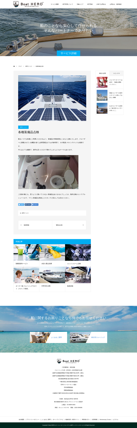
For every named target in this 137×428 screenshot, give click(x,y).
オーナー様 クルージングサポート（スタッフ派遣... (26, 287)
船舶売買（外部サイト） (73, 419)
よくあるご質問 (46, 419)
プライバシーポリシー (32, 419)
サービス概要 (55, 4)
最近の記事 (102, 73)
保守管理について (68, 4)
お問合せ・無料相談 (116, 4)
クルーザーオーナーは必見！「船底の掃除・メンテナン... (115, 82)
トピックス (116, 73)
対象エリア (80, 4)
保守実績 (90, 4)
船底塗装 (70, 286)
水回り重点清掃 (46, 263)
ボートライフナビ (58, 419)
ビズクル (115, 419)
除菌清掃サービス (22, 263)
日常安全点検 (45, 286)
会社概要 (21, 419)
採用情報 (94, 419)
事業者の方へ (86, 419)
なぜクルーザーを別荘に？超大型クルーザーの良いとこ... (115, 108)
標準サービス (23, 127)
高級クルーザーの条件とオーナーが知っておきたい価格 (115, 95)
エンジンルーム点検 (74, 263)
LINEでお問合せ (101, 4)
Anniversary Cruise (105, 419)
